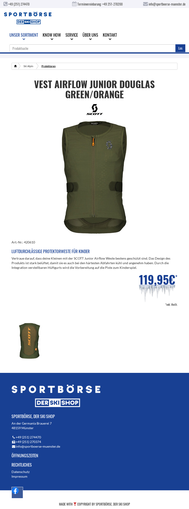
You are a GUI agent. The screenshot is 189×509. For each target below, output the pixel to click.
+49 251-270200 (112, 4)
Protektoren (48, 66)
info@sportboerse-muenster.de (167, 4)
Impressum (19, 476)
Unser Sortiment (23, 35)
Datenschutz (21, 472)
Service (71, 35)
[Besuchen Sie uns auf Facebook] (17, 492)
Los (180, 48)
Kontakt (110, 35)
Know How (52, 35)
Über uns (90, 35)
